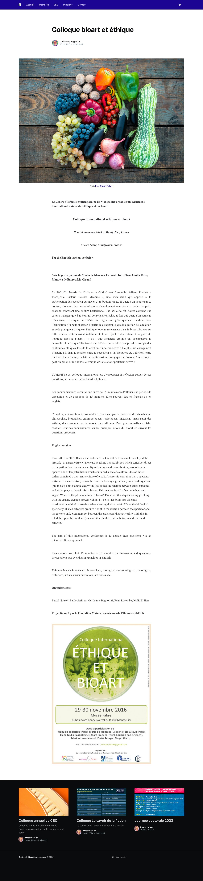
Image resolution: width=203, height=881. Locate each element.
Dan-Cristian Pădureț (104, 186)
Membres (44, 4)
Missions (68, 4)
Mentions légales (119, 857)
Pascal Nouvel (31, 837)
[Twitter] (179, 4)
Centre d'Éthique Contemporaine (32, 857)
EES (56, 4)
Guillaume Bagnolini (70, 41)
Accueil (30, 4)
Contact (82, 4)
